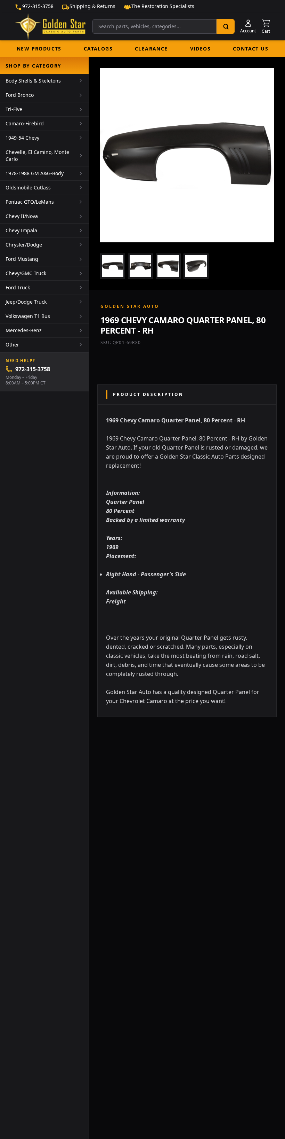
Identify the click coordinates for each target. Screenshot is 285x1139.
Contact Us (250, 48)
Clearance (151, 48)
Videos (200, 48)
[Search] (226, 26)
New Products (39, 48)
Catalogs (98, 48)
